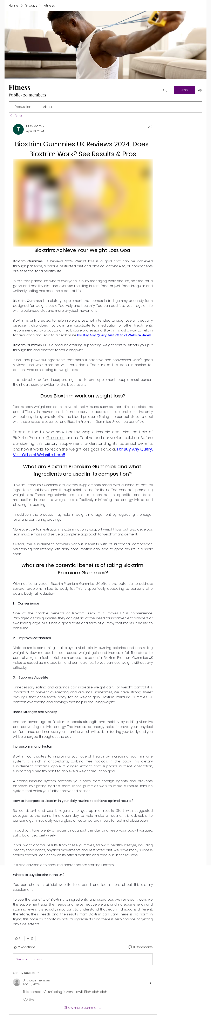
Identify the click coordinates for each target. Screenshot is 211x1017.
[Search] (165, 90)
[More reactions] (30, 938)
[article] (83, 567)
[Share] (150, 126)
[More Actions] (150, 982)
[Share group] (199, 90)
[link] (22, 106)
